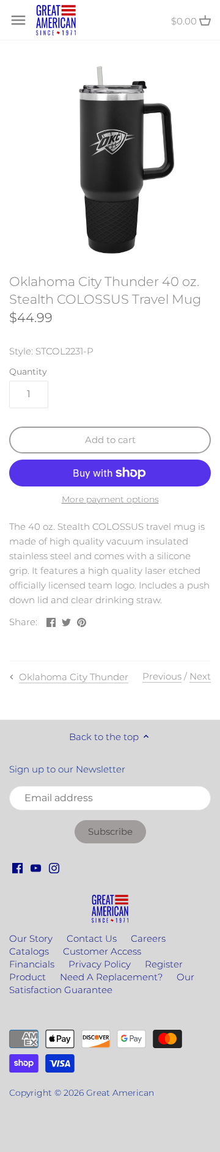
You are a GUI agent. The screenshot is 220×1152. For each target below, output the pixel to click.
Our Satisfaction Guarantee (101, 983)
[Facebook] (17, 867)
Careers (148, 938)
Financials (31, 964)
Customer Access (102, 951)
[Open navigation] (18, 20)
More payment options (110, 499)
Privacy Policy (99, 964)
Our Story (31, 938)
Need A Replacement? (111, 977)
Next (200, 676)
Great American (120, 1093)
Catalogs (29, 951)
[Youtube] (36, 867)
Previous (162, 676)
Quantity (28, 371)
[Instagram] (54, 867)
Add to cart (110, 440)
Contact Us (92, 938)
